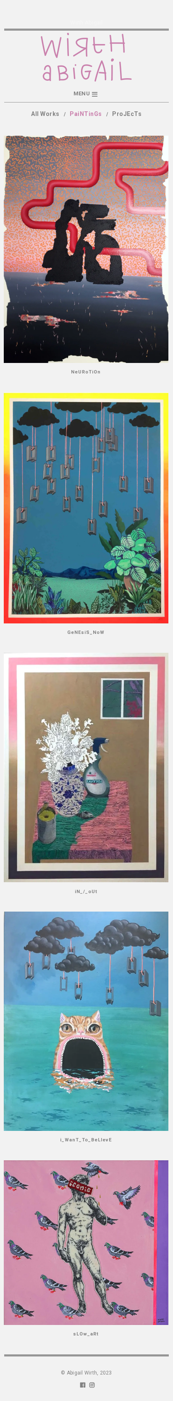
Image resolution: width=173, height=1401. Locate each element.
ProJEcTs (127, 113)
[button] (86, 93)
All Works (45, 113)
